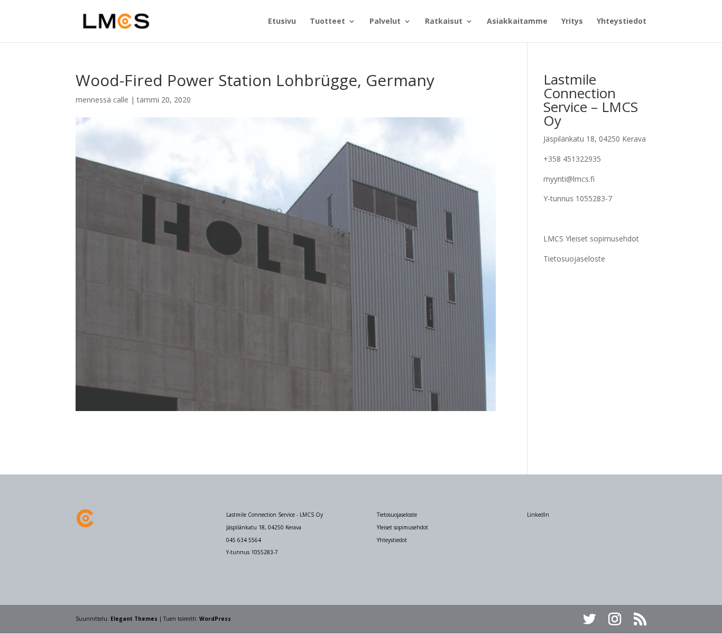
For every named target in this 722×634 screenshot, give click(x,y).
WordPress (215, 618)
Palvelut (385, 21)
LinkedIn (538, 514)
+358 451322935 (572, 159)
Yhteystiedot (621, 21)
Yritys (572, 21)
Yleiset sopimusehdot (402, 527)
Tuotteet (327, 21)
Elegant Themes (134, 618)
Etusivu (282, 21)
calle (120, 100)
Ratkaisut (443, 21)
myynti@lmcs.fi (569, 179)
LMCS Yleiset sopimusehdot (591, 239)
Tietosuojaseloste (574, 259)
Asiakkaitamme (517, 21)
